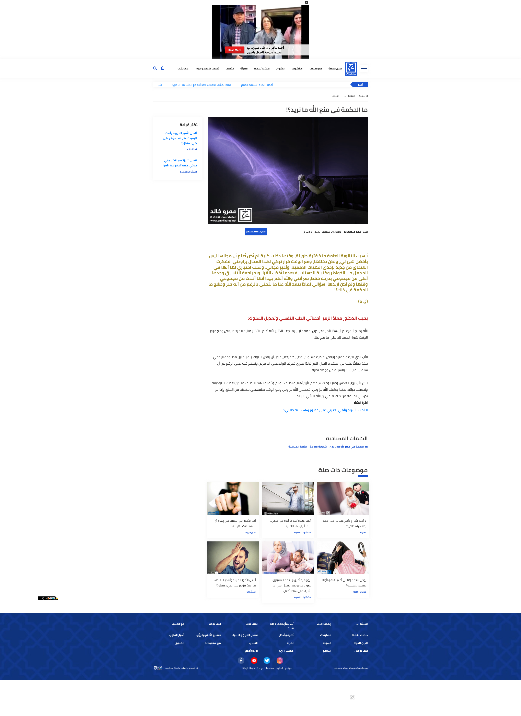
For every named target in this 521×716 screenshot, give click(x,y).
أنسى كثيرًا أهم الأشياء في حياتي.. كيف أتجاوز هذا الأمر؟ (180, 163)
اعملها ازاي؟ (286, 650)
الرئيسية (363, 95)
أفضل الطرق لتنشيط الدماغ (231, 84)
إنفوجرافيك (324, 623)
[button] (306, 2)
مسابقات (182, 68)
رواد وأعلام (251, 650)
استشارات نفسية (302, 532)
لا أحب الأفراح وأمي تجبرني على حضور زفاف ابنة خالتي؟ (325, 410)
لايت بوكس (214, 623)
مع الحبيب (316, 68)
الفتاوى (280, 68)
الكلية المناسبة (298, 446)
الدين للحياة (335, 68)
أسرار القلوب (176, 635)
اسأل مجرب (250, 532)
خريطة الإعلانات (248, 668)
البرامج (327, 650)
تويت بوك (252, 623)
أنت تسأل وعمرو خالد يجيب (282, 625)
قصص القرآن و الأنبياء (245, 635)
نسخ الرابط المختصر (256, 231)
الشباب (230, 68)
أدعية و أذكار (286, 635)
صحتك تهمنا (262, 68)
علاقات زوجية (359, 592)
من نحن (288, 668)
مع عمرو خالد (213, 643)
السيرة (327, 643)
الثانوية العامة (318, 446)
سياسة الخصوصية (265, 668)
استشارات (297, 68)
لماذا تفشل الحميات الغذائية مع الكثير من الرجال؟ (175, 84)
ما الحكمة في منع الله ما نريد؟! (348, 446)
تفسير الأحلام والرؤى (207, 68)
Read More (235, 49)
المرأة (244, 68)
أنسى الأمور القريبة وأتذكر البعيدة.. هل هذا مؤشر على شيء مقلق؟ (180, 138)
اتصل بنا (279, 668)
